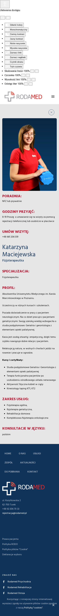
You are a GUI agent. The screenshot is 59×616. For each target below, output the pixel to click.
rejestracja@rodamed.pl (14, 513)
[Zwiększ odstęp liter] (31, 83)
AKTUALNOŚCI (28, 463)
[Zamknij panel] (8, 17)
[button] (53, 96)
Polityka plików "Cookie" (15, 549)
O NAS (22, 454)
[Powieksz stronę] (37, 71)
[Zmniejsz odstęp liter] (26, 83)
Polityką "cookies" (33, 608)
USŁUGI (37, 454)
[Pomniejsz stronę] (32, 71)
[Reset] (2, 18)
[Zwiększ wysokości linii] (33, 79)
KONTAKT (32, 472)
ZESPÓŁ (9, 463)
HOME (8, 454)
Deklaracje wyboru (12, 555)
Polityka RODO (10, 544)
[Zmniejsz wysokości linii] (29, 79)
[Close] (53, 605)
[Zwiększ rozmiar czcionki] (28, 75)
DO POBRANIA (12, 472)
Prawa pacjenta (10, 539)
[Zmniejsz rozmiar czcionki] (23, 75)
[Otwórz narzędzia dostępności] (5, 4)
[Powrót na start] (23, 96)
